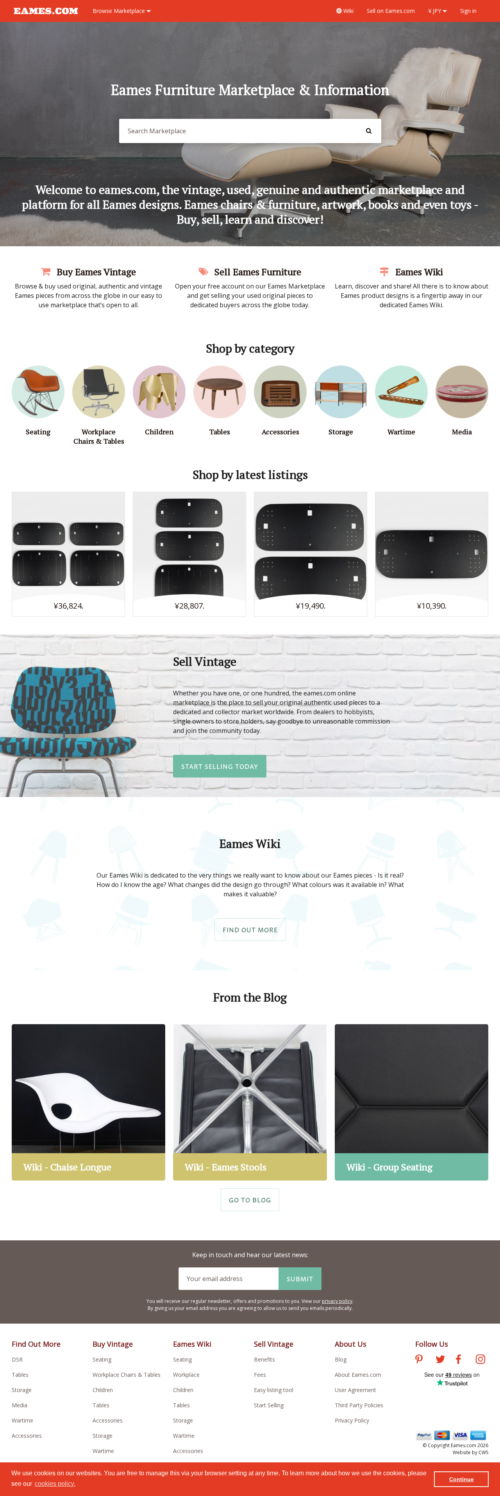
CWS (483, 1452)
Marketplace (119, 10)
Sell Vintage (273, 1344)
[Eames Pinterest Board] (419, 1360)
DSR (17, 1359)
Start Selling (269, 1405)
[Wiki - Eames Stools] (250, 1102)
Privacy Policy (352, 1420)
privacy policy (337, 1301)
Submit (300, 1279)
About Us (350, 1344)
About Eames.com (358, 1374)
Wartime (22, 1420)
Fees (260, 1374)
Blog (340, 1359)
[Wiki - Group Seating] (411, 1102)
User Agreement (355, 1390)
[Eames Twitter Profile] (440, 1360)
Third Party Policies (359, 1405)
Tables (20, 1374)
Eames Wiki (418, 271)
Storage (22, 1390)
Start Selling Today (219, 766)
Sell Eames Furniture (256, 271)
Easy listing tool (273, 1390)
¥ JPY (435, 10)
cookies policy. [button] (55, 1483)
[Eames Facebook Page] (458, 1360)
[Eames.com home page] (46, 18)
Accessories (27, 1435)
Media (19, 1405)
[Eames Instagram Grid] (480, 1360)
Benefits (264, 1359)
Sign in (468, 10)
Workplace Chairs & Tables (127, 1374)
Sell (391, 10)
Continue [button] (461, 1479)
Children (103, 1390)
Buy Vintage (113, 1344)
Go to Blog (250, 1200)
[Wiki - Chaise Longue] (88, 1102)
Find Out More (250, 929)
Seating (102, 1359)
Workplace (186, 1374)
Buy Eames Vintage (95, 271)
